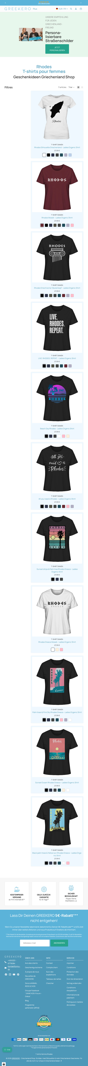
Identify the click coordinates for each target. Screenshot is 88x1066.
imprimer (70, 963)
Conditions (71, 967)
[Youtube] (14, 974)
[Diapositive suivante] (80, 2)
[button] (71, 87)
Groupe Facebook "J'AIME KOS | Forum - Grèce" (33, 993)
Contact (49, 963)
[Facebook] (6, 974)
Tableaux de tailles (53, 979)
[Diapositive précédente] (5, 2)
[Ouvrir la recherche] (71, 8)
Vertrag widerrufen (74, 983)
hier (73, 1046)
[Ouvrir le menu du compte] (75, 8)
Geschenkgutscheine (33, 967)
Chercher (50, 983)
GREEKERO (16, 1058)
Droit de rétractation (75, 979)
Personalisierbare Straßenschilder (59, 36)
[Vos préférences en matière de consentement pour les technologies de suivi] (4, 1064)
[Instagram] (10, 974)
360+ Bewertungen (44, 3)
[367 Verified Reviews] (44, 1032)
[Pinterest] (18, 974)
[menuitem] (35, 8)
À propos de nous (32, 972)
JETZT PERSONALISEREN (57, 49)
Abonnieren (59, 943)
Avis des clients (31, 963)
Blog (27, 1000)
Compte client (52, 967)
